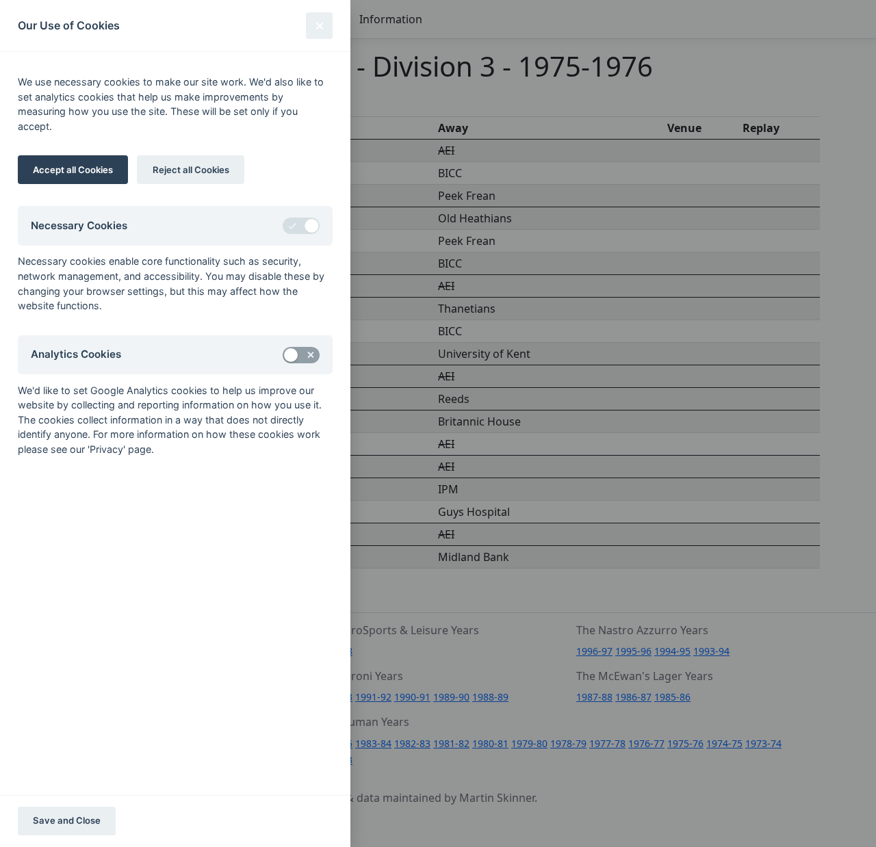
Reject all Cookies (191, 169)
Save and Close (67, 820)
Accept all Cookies (73, 169)
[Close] (319, 25)
